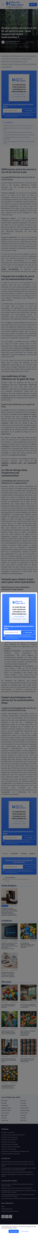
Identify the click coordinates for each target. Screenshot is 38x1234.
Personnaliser (25, 1231)
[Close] (34, 596)
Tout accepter (13, 1231)
